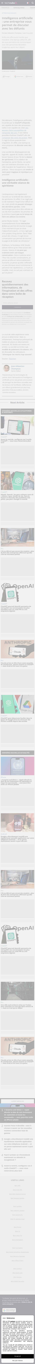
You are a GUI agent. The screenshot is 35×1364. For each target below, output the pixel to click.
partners (12, 1321)
